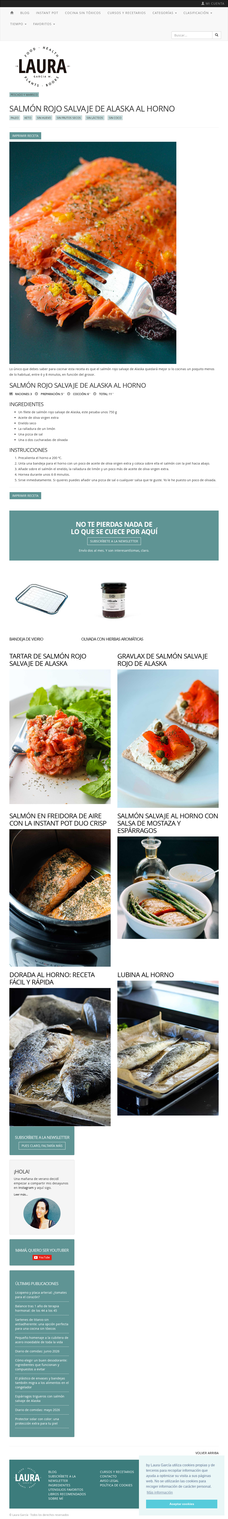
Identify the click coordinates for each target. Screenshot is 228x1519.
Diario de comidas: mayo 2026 (37, 1410)
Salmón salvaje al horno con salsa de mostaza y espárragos (167, 823)
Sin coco (115, 118)
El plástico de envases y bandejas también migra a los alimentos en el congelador (42, 1382)
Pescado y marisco (24, 94)
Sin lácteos (95, 118)
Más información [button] (160, 1492)
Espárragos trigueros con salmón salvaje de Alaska (39, 1398)
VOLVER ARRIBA (207, 1453)
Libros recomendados (67, 1494)
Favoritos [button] (43, 24)
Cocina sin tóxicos (83, 13)
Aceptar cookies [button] (181, 1504)
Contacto (108, 1476)
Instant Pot (47, 13)
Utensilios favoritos (65, 1489)
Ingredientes (59, 1485)
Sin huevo (44, 118)
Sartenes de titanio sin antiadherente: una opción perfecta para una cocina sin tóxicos (41, 1324)
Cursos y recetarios (127, 13)
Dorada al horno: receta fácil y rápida (52, 978)
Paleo (15, 118)
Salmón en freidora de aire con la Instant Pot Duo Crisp (57, 819)
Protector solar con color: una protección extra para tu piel (37, 1421)
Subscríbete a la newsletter (114, 541)
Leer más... (21, 1194)
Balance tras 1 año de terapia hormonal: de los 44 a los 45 (37, 1308)
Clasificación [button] (196, 13)
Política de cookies (116, 1485)
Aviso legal (109, 1481)
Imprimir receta (25, 136)
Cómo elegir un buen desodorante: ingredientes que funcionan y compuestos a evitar (41, 1364)
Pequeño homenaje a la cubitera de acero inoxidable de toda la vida (41, 1339)
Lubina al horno (145, 974)
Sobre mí (55, 1498)
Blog (24, 13)
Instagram (26, 1188)
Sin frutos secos (69, 118)
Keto (27, 118)
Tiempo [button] (17, 24)
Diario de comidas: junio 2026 (37, 1351)
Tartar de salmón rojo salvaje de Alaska (47, 660)
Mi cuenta (214, 3)
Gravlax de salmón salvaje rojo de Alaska (162, 660)
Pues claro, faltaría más (42, 1146)
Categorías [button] (164, 13)
